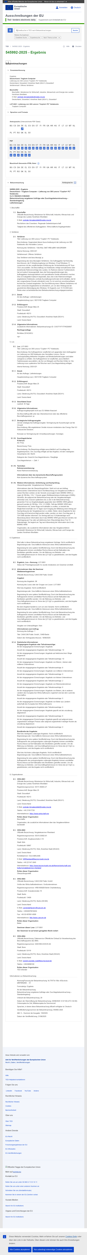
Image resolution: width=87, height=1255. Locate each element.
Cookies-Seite (71, 1236)
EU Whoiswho (10, 1149)
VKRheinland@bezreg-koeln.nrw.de (36, 859)
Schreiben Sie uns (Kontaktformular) (18, 1190)
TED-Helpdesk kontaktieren (15, 1080)
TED (7, 46)
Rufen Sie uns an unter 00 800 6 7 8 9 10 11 (21, 1182)
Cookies (8, 1106)
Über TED (9, 1121)
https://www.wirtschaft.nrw (39, 814)
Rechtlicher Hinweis (12, 1102)
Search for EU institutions (14, 1206)
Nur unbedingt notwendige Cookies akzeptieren (53, 1249)
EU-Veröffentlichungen (13, 1153)
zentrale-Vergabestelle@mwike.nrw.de (31, 97)
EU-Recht (8, 1136)
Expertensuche (35, 37)
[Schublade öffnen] (8, 62)
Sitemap (8, 1125)
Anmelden (63, 7)
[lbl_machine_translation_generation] (38, 164)
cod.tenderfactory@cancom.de (34, 908)
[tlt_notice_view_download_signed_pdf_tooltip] (22, 128)
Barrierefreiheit (10, 1110)
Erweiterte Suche (21, 37)
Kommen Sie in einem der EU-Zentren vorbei (21, 1195)
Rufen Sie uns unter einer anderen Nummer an (22, 1186)
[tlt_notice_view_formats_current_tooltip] (75, 182)
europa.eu (17, 1172)
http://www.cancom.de (38, 918)
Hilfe (7, 1075)
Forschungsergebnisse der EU (16, 1145)
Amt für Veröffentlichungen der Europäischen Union (25, 1060)
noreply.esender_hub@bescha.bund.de (37, 961)
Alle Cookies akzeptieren (20, 1249)
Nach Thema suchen (51, 37)
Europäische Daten (12, 1141)
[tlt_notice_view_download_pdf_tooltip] (11, 148)
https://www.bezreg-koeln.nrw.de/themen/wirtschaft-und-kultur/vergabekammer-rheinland (44, 867)
